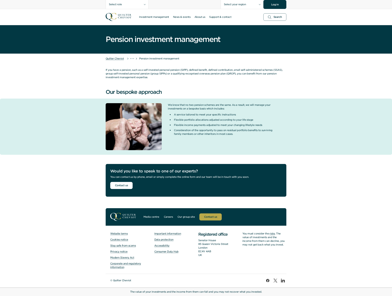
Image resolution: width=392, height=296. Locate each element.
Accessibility (162, 245)
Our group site (186, 216)
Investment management (154, 17)
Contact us (121, 185)
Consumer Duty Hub (166, 251)
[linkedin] (282, 280)
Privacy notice (119, 251)
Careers (168, 216)
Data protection (163, 239)
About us (199, 17)
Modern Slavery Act (122, 257)
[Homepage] (118, 17)
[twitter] (275, 280)
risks (272, 233)
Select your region (235, 4)
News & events (181, 17)
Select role (115, 4)
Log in (275, 4)
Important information (167, 233)
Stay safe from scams (123, 245)
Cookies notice (119, 239)
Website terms (119, 233)
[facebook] (267, 280)
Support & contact (220, 17)
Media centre (151, 216)
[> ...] (129, 58)
